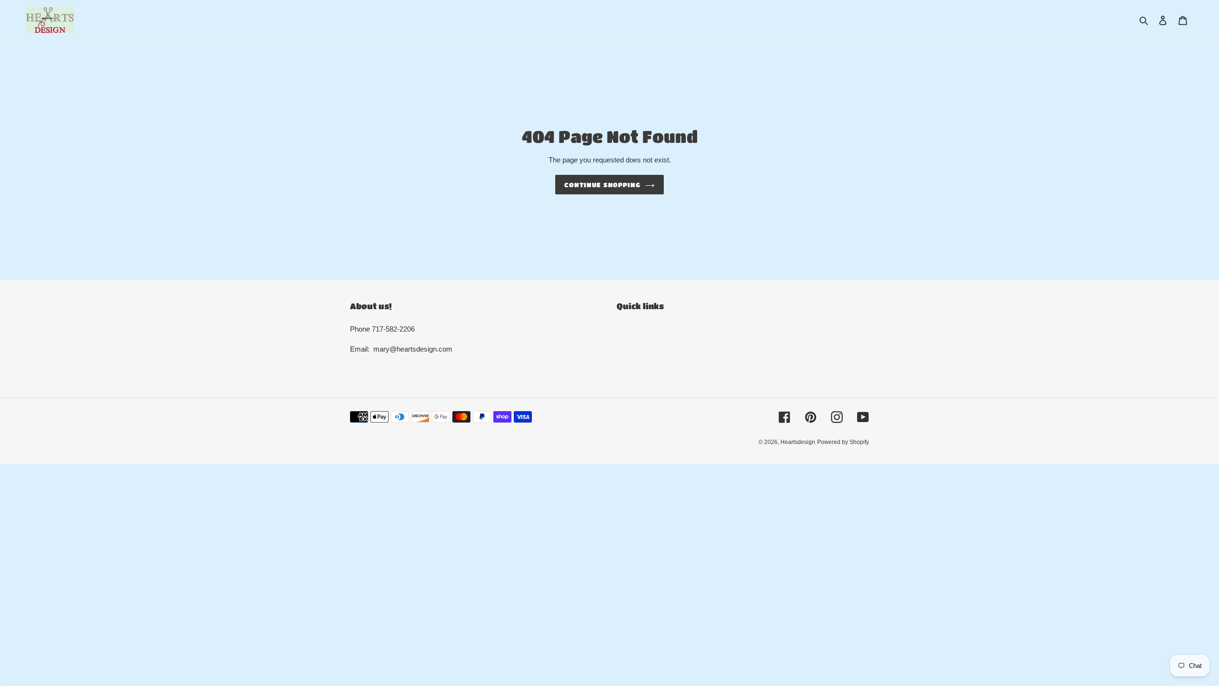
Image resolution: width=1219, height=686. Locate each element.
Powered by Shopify (843, 442)
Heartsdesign (797, 442)
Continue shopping (602, 184)
